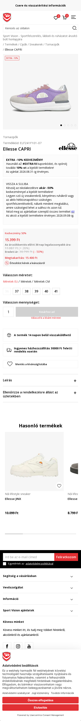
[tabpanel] (40, 91)
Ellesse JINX (13, 499)
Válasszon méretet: (18, 275)
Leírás (7, 380)
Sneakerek (36, 44)
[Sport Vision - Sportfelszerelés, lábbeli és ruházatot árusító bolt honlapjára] (7, 17)
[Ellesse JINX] (34, 461)
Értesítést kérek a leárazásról (27, 263)
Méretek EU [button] (10, 281)
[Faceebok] (7, 646)
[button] (40, 28)
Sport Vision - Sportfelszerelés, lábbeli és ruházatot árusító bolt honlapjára (40, 37)
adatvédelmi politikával (39, 563)
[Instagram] (18, 646)
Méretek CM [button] (42, 281)
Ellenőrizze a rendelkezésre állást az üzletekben (30, 394)
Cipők (23, 44)
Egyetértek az (30, 563)
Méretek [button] (26, 281)
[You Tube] (29, 646)
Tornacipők (52, 44)
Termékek (11, 44)
